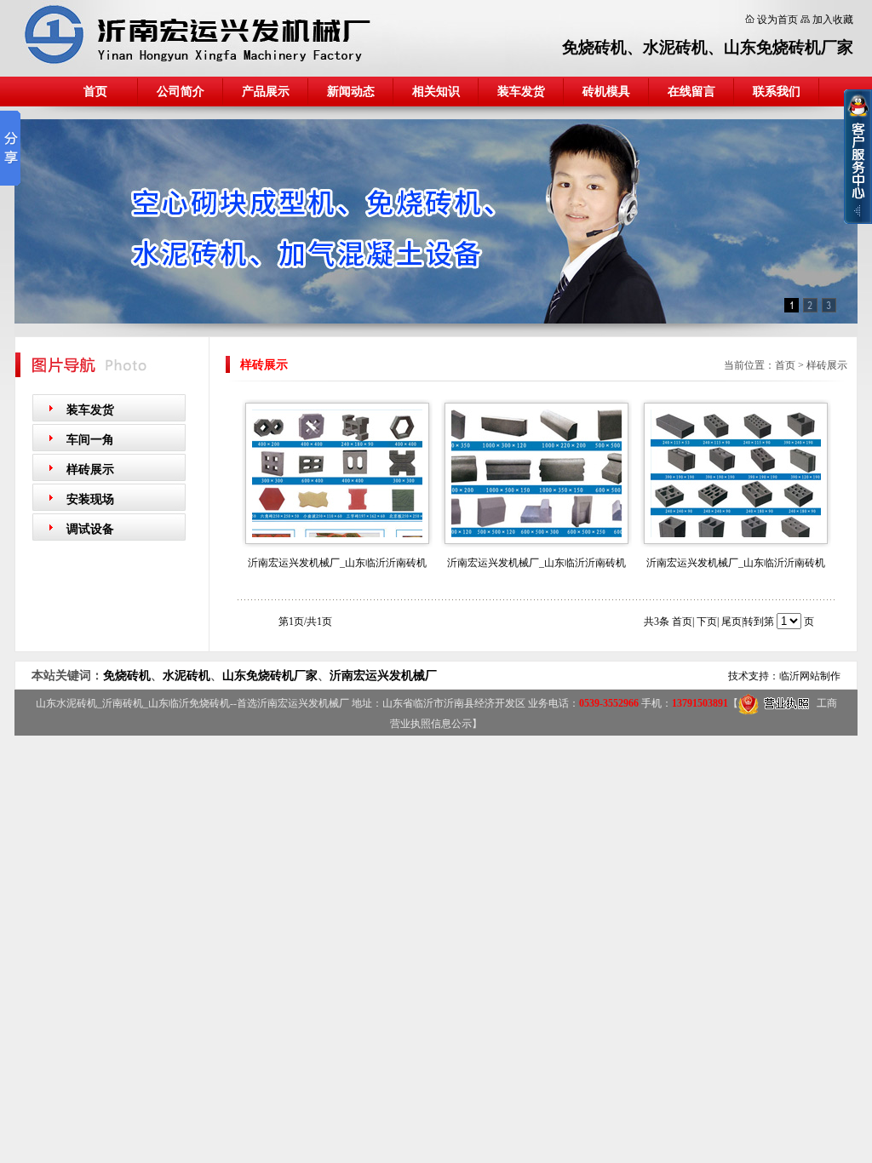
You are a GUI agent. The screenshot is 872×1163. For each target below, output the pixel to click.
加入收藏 (832, 20)
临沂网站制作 (809, 676)
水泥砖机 (675, 47)
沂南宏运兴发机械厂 (383, 675)
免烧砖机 (594, 47)
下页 (707, 621)
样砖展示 (90, 469)
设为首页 (777, 20)
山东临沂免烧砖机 (189, 703)
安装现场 (90, 499)
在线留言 (691, 91)
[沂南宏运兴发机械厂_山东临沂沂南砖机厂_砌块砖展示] (736, 534)
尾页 (731, 621)
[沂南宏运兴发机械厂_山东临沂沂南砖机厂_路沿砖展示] (536, 534)
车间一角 (90, 439)
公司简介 (180, 91)
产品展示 (266, 91)
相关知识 (436, 91)
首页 (95, 91)
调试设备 (90, 529)
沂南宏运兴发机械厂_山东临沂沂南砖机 (337, 563)
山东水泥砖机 (66, 703)
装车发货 (521, 91)
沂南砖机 (122, 703)
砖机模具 (606, 91)
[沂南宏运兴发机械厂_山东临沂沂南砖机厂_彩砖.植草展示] (337, 534)
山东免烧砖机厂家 (788, 47)
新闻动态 (351, 91)
